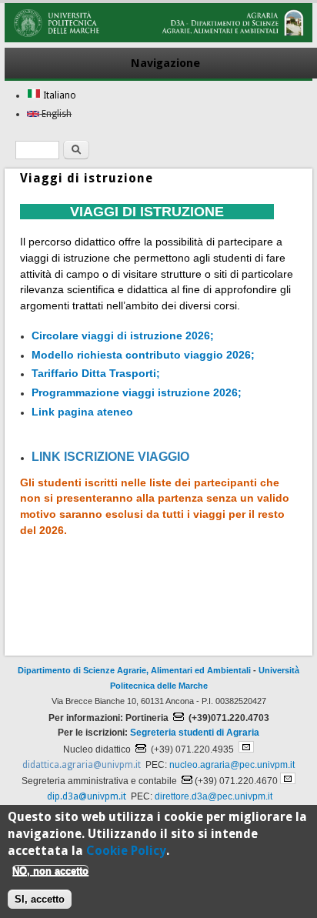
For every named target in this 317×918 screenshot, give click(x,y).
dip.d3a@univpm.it (86, 796)
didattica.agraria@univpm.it (81, 764)
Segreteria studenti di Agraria (194, 732)
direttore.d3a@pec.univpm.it (213, 796)
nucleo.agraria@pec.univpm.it (232, 764)
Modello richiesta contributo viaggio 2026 (141, 355)
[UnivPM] (158, 39)
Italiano (58, 95)
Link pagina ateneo (84, 412)
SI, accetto (40, 899)
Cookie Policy (126, 850)
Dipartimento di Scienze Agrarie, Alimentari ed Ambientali (134, 670)
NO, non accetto (50, 870)
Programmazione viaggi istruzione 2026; (137, 392)
